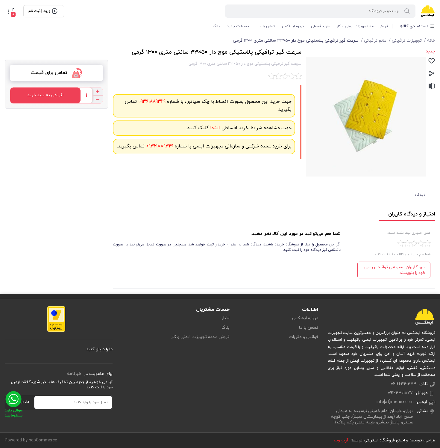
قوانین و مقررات (303, 337)
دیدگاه (420, 194)
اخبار (225, 318)
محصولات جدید (239, 26)
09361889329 (151, 101)
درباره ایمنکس (293, 26)
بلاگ (216, 26)
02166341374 (403, 384)
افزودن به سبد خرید (45, 95)
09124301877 (400, 393)
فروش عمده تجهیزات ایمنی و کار (362, 26)
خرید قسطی (320, 26)
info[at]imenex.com (395, 402)
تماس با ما (267, 26)
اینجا (214, 128)
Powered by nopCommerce (31, 440)
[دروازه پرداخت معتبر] (56, 318)
